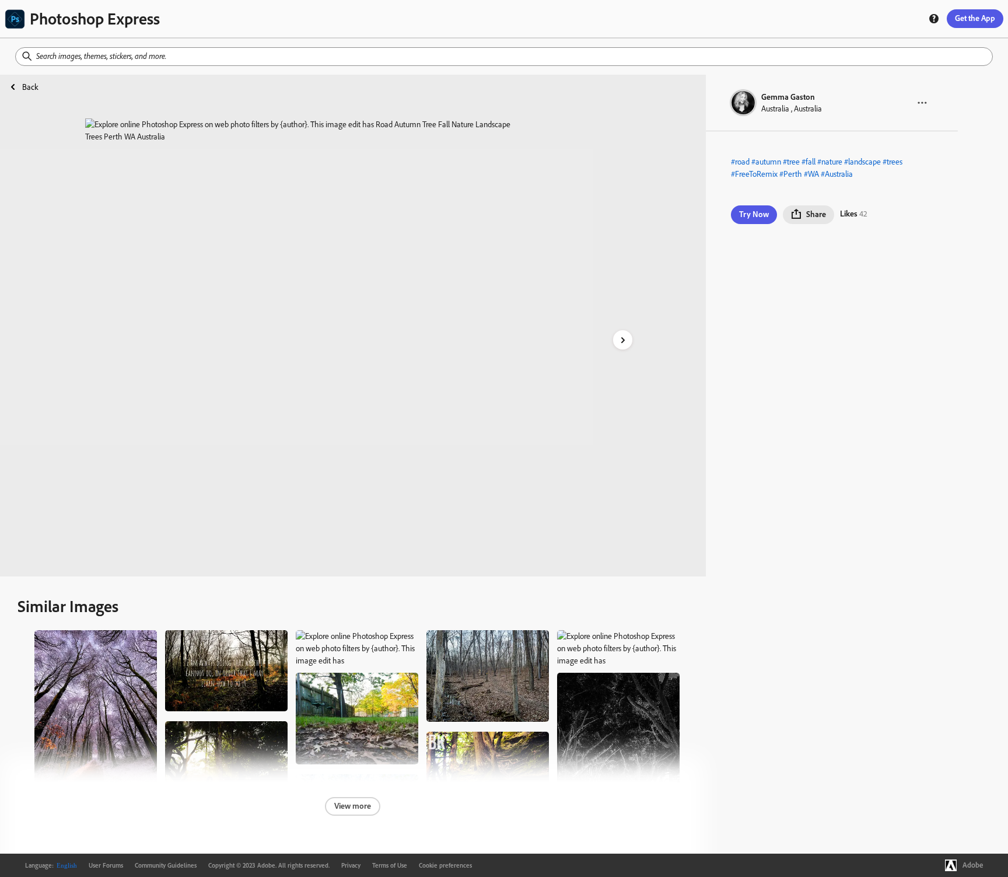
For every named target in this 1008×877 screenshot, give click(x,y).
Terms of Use (389, 865)
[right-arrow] (622, 340)
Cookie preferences (445, 865)
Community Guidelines (166, 865)
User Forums (106, 865)
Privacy (350, 865)
